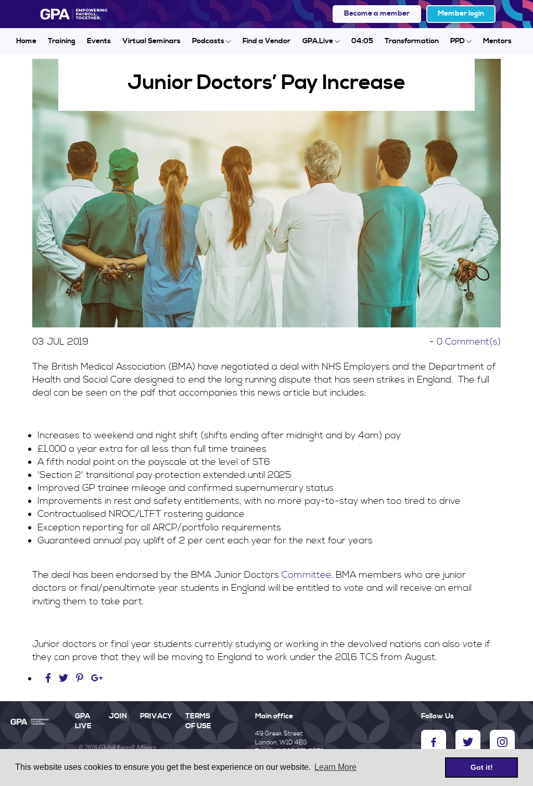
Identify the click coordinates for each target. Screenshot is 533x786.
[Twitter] (65, 678)
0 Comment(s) (469, 342)
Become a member (377, 13)
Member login (461, 13)
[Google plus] (97, 678)
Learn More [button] (335, 767)
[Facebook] (49, 678)
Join (118, 716)
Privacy (156, 716)
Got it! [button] (482, 767)
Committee (307, 575)
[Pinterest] (79, 678)
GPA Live (83, 721)
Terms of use (198, 721)
